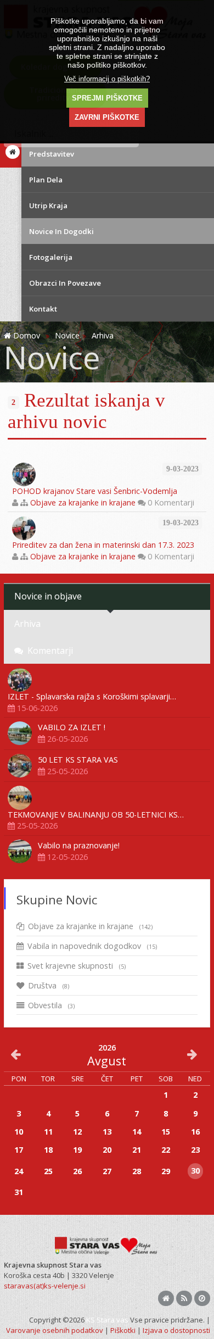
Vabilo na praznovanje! (79, 845)
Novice (67, 335)
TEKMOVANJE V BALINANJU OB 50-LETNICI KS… (96, 814)
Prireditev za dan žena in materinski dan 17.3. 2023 (103, 545)
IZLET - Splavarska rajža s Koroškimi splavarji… (92, 696)
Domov (26, 335)
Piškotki (123, 1330)
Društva (48, 985)
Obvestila (51, 1005)
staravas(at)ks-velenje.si (45, 1286)
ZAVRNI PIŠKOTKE (107, 117)
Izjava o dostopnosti (176, 1330)
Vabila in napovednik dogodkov (92, 946)
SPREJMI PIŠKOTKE (107, 98)
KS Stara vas (107, 1320)
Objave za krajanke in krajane (83, 502)
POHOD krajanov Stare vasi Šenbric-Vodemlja (94, 491)
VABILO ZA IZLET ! (71, 727)
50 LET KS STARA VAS (78, 759)
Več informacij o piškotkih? (107, 79)
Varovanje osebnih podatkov (54, 1330)
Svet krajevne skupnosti (76, 965)
